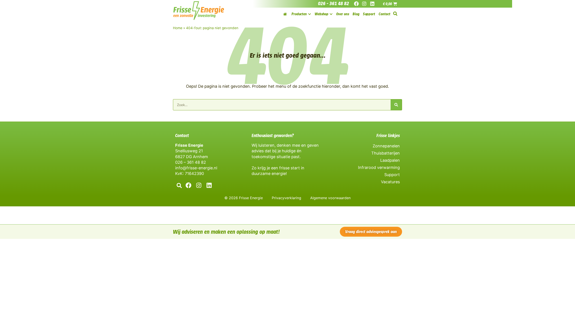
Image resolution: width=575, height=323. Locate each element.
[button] (395, 14)
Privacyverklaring (286, 198)
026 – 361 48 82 (190, 162)
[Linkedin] (372, 4)
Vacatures (390, 181)
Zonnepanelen (386, 146)
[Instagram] (364, 4)
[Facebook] (356, 4)
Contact (182, 135)
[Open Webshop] (331, 14)
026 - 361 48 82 (333, 3)
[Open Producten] (309, 14)
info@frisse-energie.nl (196, 168)
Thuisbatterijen (385, 153)
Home (177, 28)
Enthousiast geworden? (273, 135)
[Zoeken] (396, 104)
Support (392, 174)
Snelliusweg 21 (189, 150)
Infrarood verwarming (379, 167)
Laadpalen (390, 160)
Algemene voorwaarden (330, 198)
